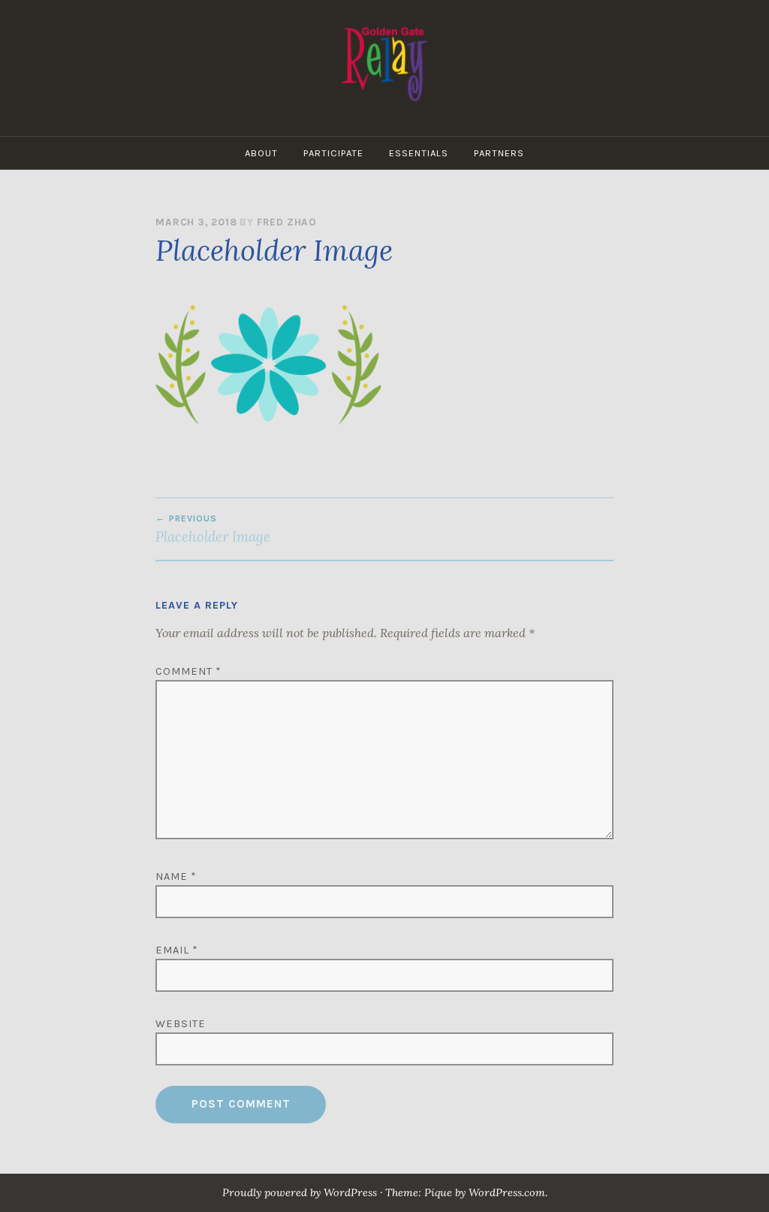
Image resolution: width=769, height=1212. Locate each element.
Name (176, 876)
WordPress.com (507, 1192)
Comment (188, 671)
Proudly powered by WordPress (299, 1192)
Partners (499, 153)
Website (180, 1023)
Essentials (418, 153)
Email (176, 950)
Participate (333, 153)
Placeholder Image (212, 529)
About (261, 153)
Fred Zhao (287, 222)
